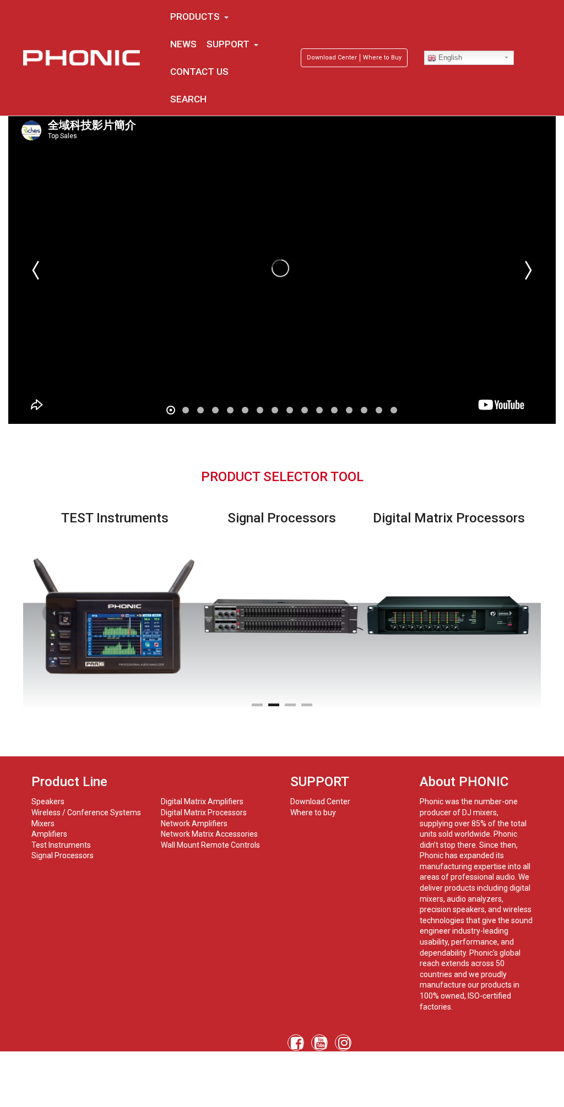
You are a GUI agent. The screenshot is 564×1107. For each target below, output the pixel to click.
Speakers (47, 801)
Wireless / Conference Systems (86, 812)
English (449, 57)
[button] (53, 613)
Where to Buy (382, 57)
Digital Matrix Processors (204, 812)
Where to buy (313, 812)
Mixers (43, 823)
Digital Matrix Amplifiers (202, 801)
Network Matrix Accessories (209, 834)
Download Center (332, 57)
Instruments (69, 845)
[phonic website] (81, 58)
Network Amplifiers (194, 823)
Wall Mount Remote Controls (210, 845)
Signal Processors (62, 855)
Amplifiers (49, 834)
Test (39, 845)
